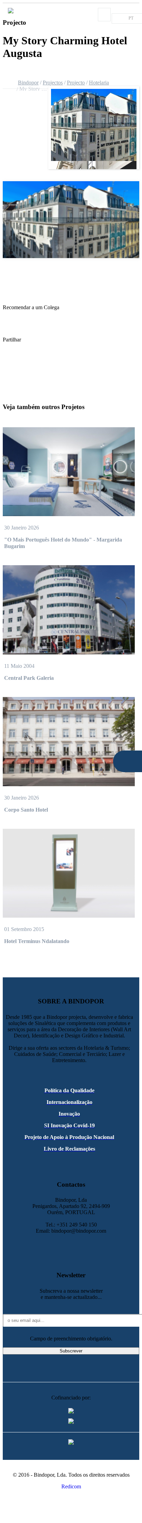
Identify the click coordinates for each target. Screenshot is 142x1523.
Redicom (71, 1486)
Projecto (76, 82)
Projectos (53, 82)
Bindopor (28, 82)
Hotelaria (99, 82)
